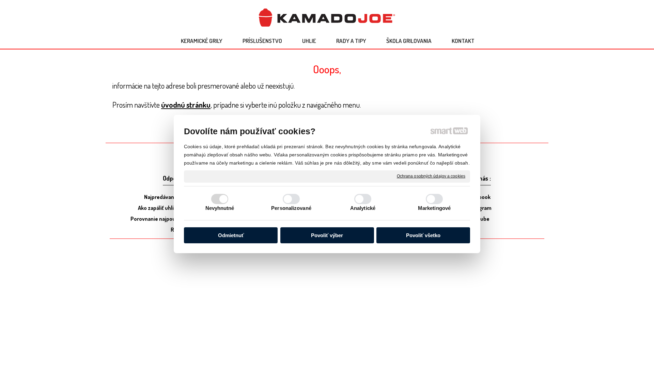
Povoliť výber (327, 235)
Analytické (362, 208)
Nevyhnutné (219, 208)
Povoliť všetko (423, 235)
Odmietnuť (231, 235)
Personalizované (291, 208)
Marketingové (434, 208)
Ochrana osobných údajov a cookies (431, 176)
